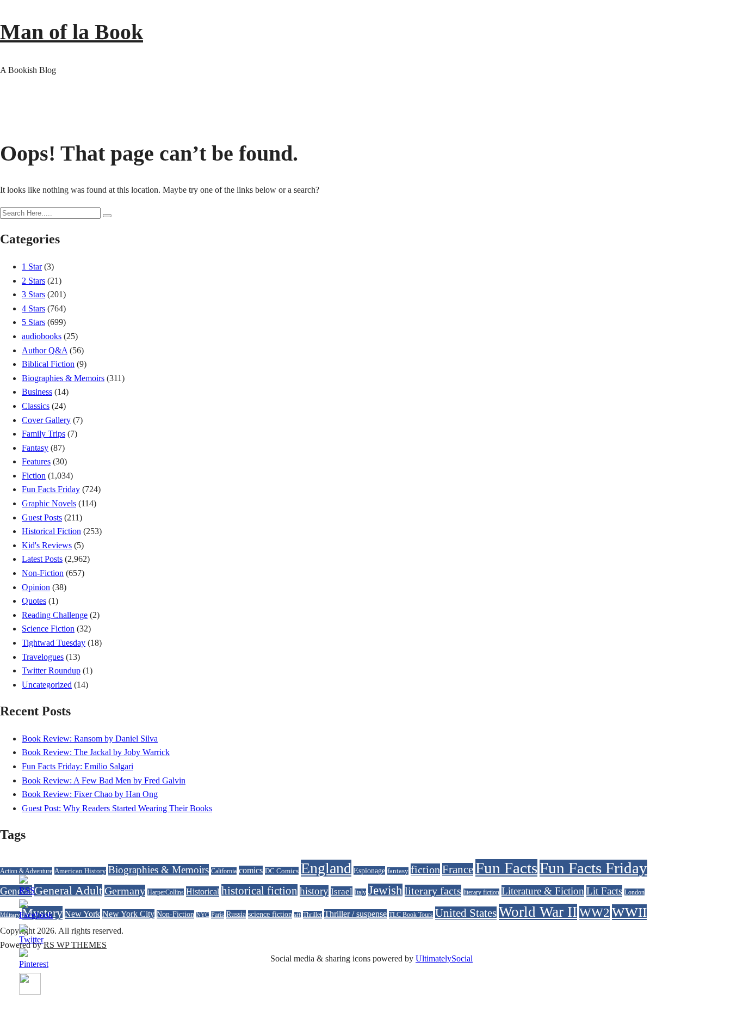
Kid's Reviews (47, 545)
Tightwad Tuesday (53, 642)
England (326, 868)
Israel (341, 891)
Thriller (312, 914)
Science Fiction (48, 628)
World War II (538, 912)
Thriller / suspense (355, 913)
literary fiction (481, 892)
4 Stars (33, 308)
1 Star (32, 266)
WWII (629, 912)
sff (297, 915)
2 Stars (33, 280)
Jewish (385, 890)
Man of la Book (71, 32)
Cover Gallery (46, 420)
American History (80, 871)
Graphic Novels (49, 503)
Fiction (34, 475)
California (224, 871)
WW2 (594, 913)
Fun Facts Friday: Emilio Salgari (77, 766)
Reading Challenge (55, 615)
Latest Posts (42, 558)
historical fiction (259, 890)
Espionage (369, 870)
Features (36, 461)
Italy (360, 892)
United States (466, 913)
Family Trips (43, 433)
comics (251, 870)
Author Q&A (44, 350)
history (314, 891)
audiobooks (41, 336)
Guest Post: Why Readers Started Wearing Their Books (117, 808)
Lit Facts (604, 891)
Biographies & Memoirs (63, 378)
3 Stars (33, 294)
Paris (217, 914)
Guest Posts (42, 517)
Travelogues (43, 656)
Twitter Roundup (51, 670)
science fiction (270, 914)
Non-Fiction (43, 573)
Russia (236, 914)
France (457, 869)
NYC (202, 915)
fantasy (397, 871)
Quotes (34, 600)
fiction (425, 869)
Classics (35, 405)
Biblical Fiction (48, 364)
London (634, 892)
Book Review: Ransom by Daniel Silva (90, 738)
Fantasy (35, 447)
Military (10, 914)
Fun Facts (506, 868)
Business (37, 391)
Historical (202, 891)
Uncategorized (47, 684)
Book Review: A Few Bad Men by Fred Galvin (103, 780)
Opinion (36, 587)
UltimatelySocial (444, 958)
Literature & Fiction (542, 891)
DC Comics (282, 871)
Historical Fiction (51, 531)
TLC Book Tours (411, 914)
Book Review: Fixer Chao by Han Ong (90, 794)
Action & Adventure (26, 871)
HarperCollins (165, 892)
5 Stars (33, 322)
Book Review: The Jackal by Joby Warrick (96, 752)
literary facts (433, 891)
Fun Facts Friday (51, 489)
